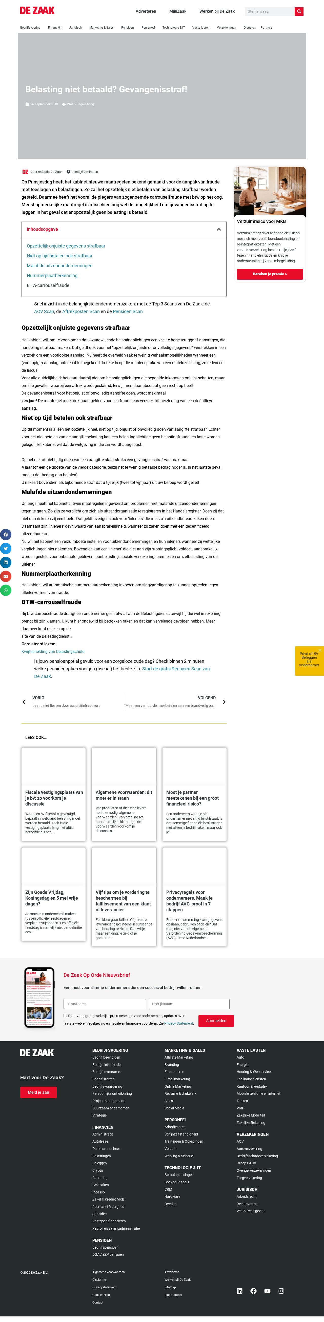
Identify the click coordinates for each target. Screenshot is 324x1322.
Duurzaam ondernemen (110, 1108)
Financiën (55, 27)
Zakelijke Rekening (251, 1123)
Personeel (148, 27)
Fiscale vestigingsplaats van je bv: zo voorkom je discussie (54, 798)
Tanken (242, 1101)
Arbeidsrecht (247, 1196)
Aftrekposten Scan (81, 311)
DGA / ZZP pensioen (108, 1254)
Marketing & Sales (101, 27)
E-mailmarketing (177, 1079)
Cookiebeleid (101, 1295)
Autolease (100, 1141)
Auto (240, 1057)
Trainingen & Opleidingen (184, 1141)
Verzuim (171, 1149)
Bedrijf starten (103, 1079)
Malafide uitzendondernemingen (59, 265)
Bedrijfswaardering (107, 1086)
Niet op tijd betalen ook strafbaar (59, 255)
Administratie (102, 1134)
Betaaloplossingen (179, 1175)
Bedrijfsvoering (30, 27)
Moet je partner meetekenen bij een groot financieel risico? (192, 798)
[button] (219, 229)
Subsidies (99, 1214)
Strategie (99, 1115)
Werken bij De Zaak (178, 1280)
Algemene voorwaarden (108, 1272)
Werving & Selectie (179, 1156)
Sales (169, 1101)
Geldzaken (100, 1185)
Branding (172, 1065)
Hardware (172, 1196)
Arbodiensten (175, 1127)
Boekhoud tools (177, 1182)
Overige (170, 1204)
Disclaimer (99, 1280)
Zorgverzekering (249, 1178)
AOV (240, 1141)
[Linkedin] (239, 1291)
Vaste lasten (200, 27)
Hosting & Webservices (254, 1072)
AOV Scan (44, 311)
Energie (242, 1065)
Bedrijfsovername (106, 1072)
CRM (168, 1189)
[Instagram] (281, 1291)
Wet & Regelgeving (80, 104)
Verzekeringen (226, 27)
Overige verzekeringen (254, 1170)
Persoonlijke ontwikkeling (112, 1093)
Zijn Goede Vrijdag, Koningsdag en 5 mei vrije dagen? (51, 898)
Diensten (250, 27)
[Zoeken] (299, 11)
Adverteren (172, 1272)
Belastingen (101, 1156)
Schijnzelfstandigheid (181, 1134)
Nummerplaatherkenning (52, 275)
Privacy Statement (178, 1023)
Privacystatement (104, 1287)
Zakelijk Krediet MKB (108, 1199)
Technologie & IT (174, 27)
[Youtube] (267, 1291)
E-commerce (174, 1072)
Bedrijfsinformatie (106, 1065)
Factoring (100, 1178)
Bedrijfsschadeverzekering (257, 1156)
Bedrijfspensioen (105, 1247)
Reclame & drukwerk (180, 1093)
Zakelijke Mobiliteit (251, 1115)
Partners (266, 27)
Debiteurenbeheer (106, 1149)
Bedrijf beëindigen (106, 1057)
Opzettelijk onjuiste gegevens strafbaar (66, 246)
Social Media (174, 1108)
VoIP (240, 1108)
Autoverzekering (249, 1149)
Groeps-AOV (246, 1163)
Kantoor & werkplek (252, 1086)
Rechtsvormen (248, 1204)
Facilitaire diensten (251, 1079)
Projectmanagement (108, 1101)
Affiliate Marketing (179, 1057)
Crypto (97, 1170)
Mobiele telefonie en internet (258, 1093)
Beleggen (99, 1163)
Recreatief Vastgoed (108, 1207)
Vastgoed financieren (109, 1221)
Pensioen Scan (128, 311)
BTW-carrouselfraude (48, 285)
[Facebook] (253, 1291)
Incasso (98, 1192)
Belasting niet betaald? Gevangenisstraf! (106, 89)
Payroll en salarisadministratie (116, 1228)
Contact (97, 1302)
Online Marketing (178, 1086)
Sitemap (170, 1287)
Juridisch (75, 27)
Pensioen (127, 27)
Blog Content (173, 1295)
